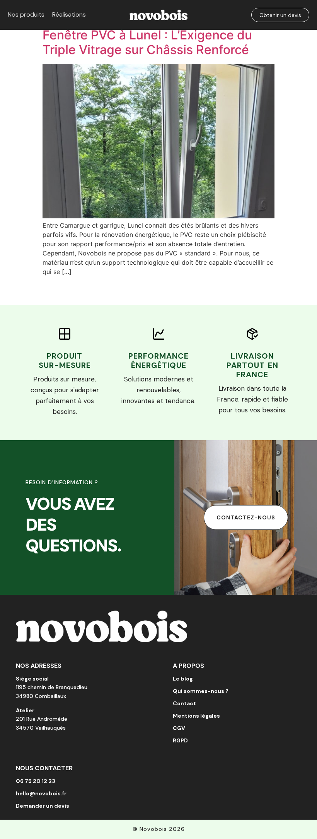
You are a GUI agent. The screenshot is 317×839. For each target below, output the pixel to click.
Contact (184, 703)
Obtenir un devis (280, 15)
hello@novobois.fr (41, 793)
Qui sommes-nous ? (200, 691)
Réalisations (69, 14)
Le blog (183, 678)
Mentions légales (196, 715)
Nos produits (26, 14)
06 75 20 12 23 (35, 781)
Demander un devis (42, 805)
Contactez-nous (245, 517)
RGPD (180, 740)
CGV (179, 728)
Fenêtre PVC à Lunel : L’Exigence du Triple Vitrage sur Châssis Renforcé (147, 42)
